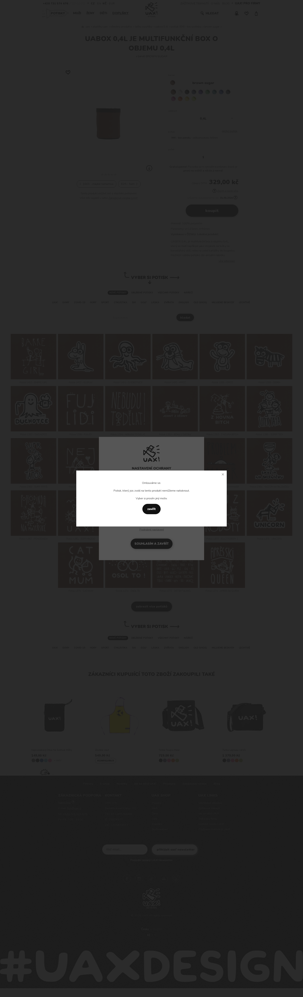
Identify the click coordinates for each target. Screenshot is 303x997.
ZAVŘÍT (151, 509)
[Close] (223, 474)
